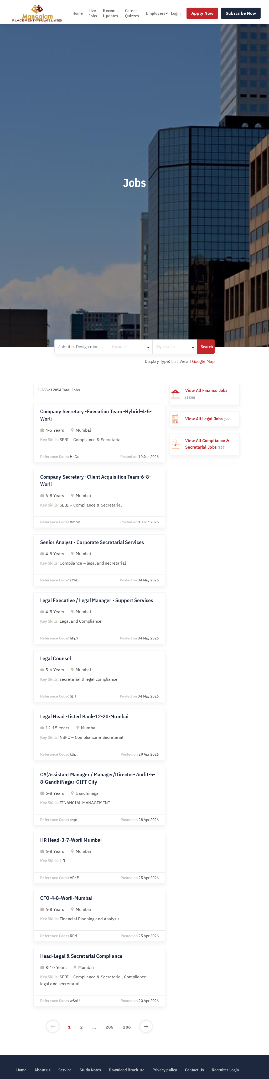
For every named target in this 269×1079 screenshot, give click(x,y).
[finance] (204, 394)
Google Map (203, 361)
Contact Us (194, 1069)
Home (78, 13)
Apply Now (202, 13)
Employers (155, 13)
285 (109, 1027)
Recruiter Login (225, 1069)
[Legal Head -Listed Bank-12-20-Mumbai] (99, 734)
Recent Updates (110, 13)
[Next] (146, 1027)
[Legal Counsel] (99, 676)
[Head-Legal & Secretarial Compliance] (99, 977)
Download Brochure (126, 1069)
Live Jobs (93, 13)
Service (65, 1069)
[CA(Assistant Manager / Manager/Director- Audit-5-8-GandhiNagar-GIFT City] (99, 796)
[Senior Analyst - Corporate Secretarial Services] (99, 560)
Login (176, 13)
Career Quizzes (132, 13)
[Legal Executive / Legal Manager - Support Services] (99, 618)
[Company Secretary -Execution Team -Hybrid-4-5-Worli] (99, 433)
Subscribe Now (241, 13)
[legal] (204, 419)
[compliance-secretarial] (204, 444)
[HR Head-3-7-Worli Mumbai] (99, 857)
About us (42, 1069)
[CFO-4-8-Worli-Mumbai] (99, 915)
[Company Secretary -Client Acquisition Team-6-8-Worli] (99, 498)
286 (127, 1027)
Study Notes (90, 1069)
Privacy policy (164, 1069)
